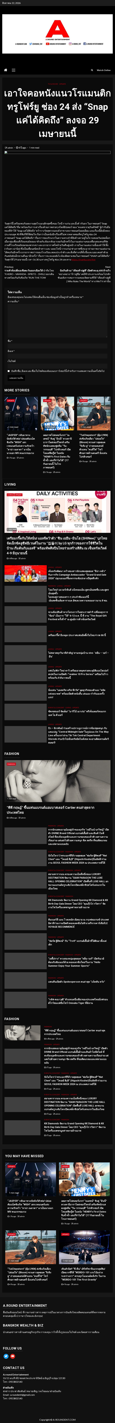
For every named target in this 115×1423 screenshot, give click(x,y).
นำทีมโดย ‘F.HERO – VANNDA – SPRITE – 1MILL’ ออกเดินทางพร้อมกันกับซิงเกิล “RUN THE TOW (29, 272)
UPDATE (62, 84)
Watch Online (104, 70)
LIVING (10, 495)
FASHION (52, 586)
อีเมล (11, 351)
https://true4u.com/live (83, 259)
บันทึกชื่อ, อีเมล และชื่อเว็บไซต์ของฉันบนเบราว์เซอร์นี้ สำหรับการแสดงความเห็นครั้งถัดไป (57, 370)
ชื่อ (10, 340)
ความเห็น (13, 301)
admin (10, 147)
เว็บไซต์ (12, 361)
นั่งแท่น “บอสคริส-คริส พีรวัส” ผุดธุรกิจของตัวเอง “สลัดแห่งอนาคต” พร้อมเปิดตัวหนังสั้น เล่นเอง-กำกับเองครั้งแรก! (76, 694)
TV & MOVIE (53, 84)
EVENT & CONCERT (56, 707)
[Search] (92, 70)
